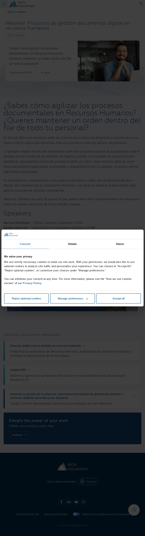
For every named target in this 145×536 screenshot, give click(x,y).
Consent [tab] (25, 243)
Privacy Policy (32, 283)
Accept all (118, 298)
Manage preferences (70, 298)
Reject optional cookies (26, 298)
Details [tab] (72, 243)
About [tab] (120, 243)
